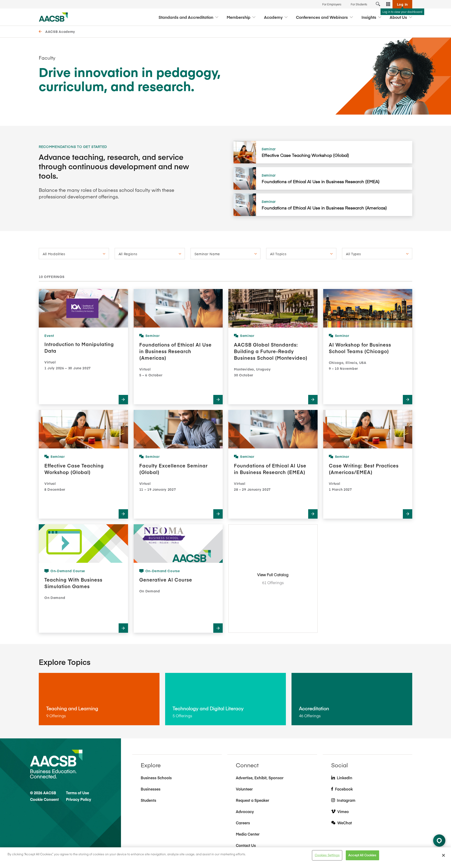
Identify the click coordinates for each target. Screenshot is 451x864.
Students (148, 800)
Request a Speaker (252, 800)
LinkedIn (344, 777)
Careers (243, 822)
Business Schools (156, 777)
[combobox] (74, 253)
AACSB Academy (60, 31)
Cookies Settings (327, 855)
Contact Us (246, 845)
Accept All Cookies (362, 855)
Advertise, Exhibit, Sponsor (260, 777)
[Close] (443, 855)
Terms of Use (77, 792)
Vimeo (343, 811)
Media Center (248, 834)
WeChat (344, 822)
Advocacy (245, 811)
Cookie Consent (44, 799)
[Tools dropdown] (388, 4)
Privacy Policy (78, 799)
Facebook (344, 788)
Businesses (150, 788)
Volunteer (244, 788)
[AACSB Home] (53, 17)
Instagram (346, 800)
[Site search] (378, 4)
